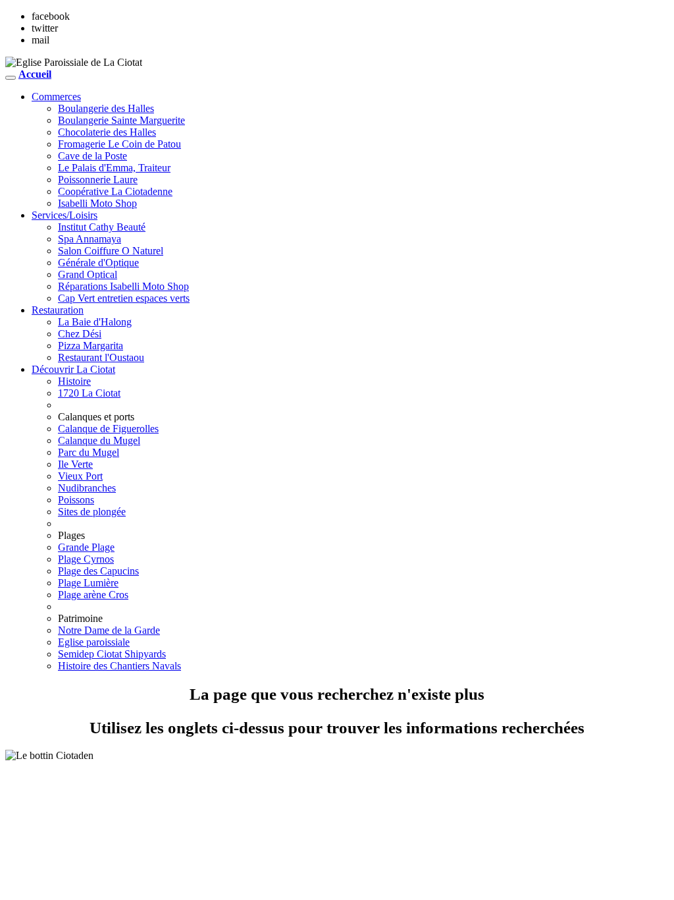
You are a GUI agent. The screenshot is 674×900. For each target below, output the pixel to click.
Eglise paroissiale (94, 642)
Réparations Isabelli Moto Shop (123, 286)
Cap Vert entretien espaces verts (124, 298)
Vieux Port (80, 476)
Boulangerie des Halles (106, 108)
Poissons (76, 499)
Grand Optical (87, 274)
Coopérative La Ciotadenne (115, 191)
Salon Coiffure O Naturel (110, 250)
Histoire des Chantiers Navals (119, 665)
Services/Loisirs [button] (64, 215)
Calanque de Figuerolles (108, 428)
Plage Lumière (88, 582)
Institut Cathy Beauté (101, 227)
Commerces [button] (56, 96)
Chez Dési (79, 333)
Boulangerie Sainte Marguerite (121, 120)
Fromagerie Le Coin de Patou (119, 144)
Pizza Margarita (90, 345)
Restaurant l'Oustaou (101, 357)
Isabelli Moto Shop (97, 203)
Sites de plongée (92, 511)
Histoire (74, 381)
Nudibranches (87, 487)
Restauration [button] (58, 310)
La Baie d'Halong (95, 321)
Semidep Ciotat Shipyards (112, 654)
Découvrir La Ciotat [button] (73, 369)
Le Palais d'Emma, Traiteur (114, 167)
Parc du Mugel (88, 452)
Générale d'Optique (98, 262)
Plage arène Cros (93, 594)
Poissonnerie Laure (98, 179)
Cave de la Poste (92, 155)
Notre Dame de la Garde (109, 630)
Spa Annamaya (89, 238)
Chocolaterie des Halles (107, 132)
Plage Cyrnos (86, 559)
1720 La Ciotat (89, 393)
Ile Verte (75, 464)
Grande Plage (86, 547)
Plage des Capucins (98, 571)
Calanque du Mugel (99, 440)
